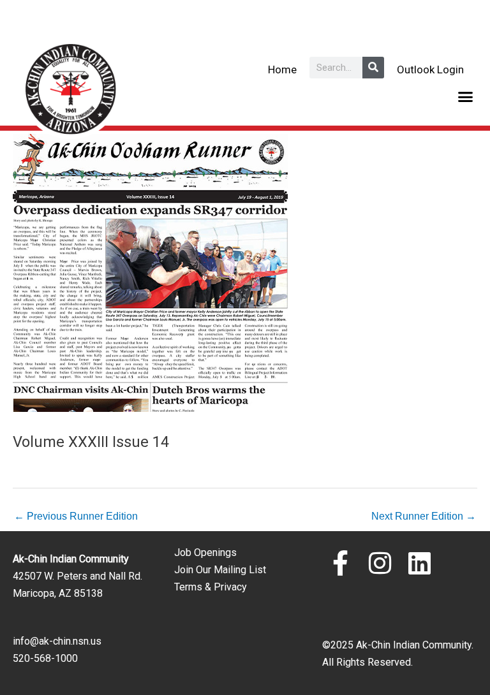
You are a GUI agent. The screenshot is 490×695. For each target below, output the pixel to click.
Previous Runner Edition (76, 516)
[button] (466, 97)
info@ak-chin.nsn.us (57, 641)
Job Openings (205, 552)
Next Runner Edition (423, 516)
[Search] (373, 67)
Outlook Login (430, 69)
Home (282, 69)
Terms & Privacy (210, 587)
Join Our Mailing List (220, 570)
